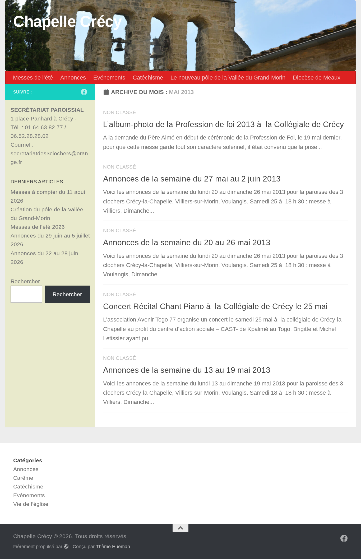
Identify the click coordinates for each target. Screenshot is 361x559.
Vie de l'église (30, 504)
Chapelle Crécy (67, 21)
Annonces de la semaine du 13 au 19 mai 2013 (186, 370)
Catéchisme (148, 77)
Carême (23, 478)
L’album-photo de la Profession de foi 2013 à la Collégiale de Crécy (223, 124)
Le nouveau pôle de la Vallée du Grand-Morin (227, 77)
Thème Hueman (113, 546)
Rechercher (25, 281)
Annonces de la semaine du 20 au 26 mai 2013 (186, 242)
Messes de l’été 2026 (38, 227)
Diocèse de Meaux (316, 77)
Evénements (109, 77)
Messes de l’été (33, 77)
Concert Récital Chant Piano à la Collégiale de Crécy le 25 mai (215, 306)
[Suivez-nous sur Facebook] (84, 92)
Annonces (73, 77)
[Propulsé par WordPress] (66, 546)
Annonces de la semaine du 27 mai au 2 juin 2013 (192, 178)
